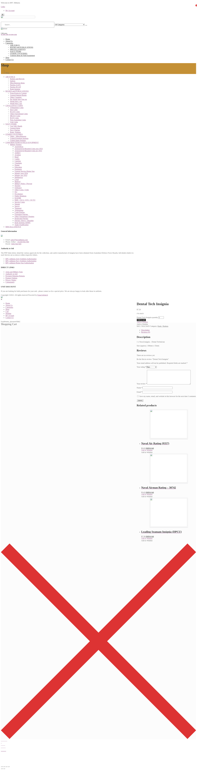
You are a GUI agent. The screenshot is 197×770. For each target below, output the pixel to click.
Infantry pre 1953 (21, 175)
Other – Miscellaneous (18, 136)
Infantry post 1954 (21, 173)
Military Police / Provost (23, 184)
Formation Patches (21, 214)
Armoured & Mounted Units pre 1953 (28, 151)
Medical (17, 182)
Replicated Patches (21, 219)
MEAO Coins (15, 116)
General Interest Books (18, 95)
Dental (17, 165)
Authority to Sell (11, 274)
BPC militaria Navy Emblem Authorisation (20, 261)
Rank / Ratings (15, 132)
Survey (17, 206)
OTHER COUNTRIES (18, 53)
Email (139, 392)
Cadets (17, 159)
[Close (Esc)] (2, 766)
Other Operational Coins (19, 114)
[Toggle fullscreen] (6, 766)
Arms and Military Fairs (14, 272)
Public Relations (20, 196)
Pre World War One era (18, 99)
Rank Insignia (15, 89)
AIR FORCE (15, 45)
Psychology (19, 194)
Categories (9, 43)
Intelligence (19, 177)
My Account (9, 11)
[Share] (4, 766)
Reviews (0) (145, 332)
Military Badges (16, 145)
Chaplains (18, 163)
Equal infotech (42, 295)
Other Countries (16, 97)
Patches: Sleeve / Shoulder (24, 221)
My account (9, 316)
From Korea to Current (18, 93)
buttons (12, 81)
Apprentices (19, 147)
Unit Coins (14, 122)
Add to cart (141, 320)
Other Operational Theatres (24, 216)
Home (7, 39)
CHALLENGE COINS (14, 106)
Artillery (18, 153)
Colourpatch (9, 282)
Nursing (17, 186)
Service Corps (20, 202)
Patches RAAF (15, 87)
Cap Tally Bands (16, 126)
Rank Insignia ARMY (23, 223)
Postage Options (11, 278)
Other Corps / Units (22, 190)
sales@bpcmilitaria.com (19, 240)
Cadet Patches (20, 212)
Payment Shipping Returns (15, 276)
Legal (17, 179)
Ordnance (18, 188)
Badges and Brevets (17, 79)
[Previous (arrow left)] (2, 768)
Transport (18, 208)
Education (18, 167)
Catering (18, 161)
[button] (142, 322)
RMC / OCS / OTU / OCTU (25, 200)
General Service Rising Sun (25, 171)
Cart (7, 311)
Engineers (18, 169)
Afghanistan (19, 210)
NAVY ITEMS (15, 51)
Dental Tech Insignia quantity (147, 317)
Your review (142, 384)
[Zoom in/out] (9, 766)
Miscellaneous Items (17, 83)
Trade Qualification (22, 225)
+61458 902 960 (23, 242)
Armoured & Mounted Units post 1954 (29, 149)
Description (145, 330)
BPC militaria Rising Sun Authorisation (19, 263)
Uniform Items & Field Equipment (22, 56)
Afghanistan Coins (16, 108)
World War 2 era (16, 103)
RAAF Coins (15, 112)
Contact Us (9, 60)
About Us (9, 41)
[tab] (168, 330)
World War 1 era (16, 101)
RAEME (18, 198)
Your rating (141, 367)
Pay (16, 192)
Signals (17, 204)
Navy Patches (15, 130)
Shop (7, 58)
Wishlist (8, 314)
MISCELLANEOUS (18, 49)
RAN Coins (14, 118)
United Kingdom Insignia (19, 138)
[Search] (86, 25)
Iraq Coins (14, 110)
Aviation (18, 155)
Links (3, 7)
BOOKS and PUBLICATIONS (21, 47)
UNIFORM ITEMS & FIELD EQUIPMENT (22, 142)
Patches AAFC (15, 85)
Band (16, 157)
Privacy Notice (10, 280)
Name (139, 388)
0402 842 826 (16, 244)
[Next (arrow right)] (4, 768)
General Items (15, 128)
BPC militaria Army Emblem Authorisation (20, 259)
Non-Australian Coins (18, 120)
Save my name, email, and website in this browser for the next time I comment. (167, 396)
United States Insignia (18, 140)
